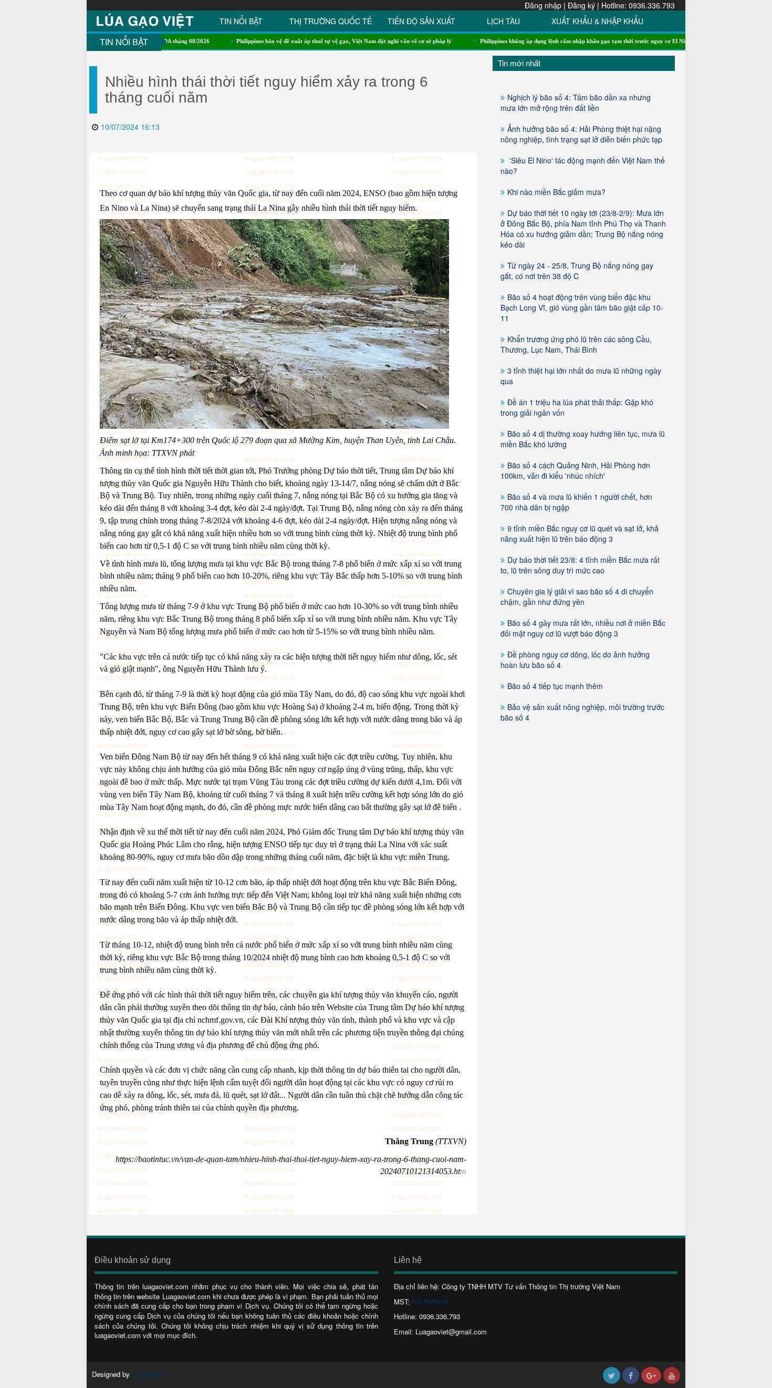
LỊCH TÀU (503, 21)
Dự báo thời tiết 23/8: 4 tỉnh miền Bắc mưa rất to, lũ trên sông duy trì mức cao (580, 564)
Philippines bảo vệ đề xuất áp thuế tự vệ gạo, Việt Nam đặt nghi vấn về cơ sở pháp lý (307, 41)
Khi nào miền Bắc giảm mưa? (556, 192)
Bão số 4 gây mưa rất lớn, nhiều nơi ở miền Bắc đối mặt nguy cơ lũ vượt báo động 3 (582, 628)
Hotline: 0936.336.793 (638, 5)
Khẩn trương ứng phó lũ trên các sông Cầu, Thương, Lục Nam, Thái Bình (576, 344)
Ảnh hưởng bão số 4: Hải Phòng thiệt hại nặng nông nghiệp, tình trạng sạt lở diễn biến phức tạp (581, 134)
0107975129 (430, 1302)
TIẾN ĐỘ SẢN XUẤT (421, 21)
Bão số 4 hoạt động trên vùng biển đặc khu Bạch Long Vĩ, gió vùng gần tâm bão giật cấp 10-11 (581, 307)
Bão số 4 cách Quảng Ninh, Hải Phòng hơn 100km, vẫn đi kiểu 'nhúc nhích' (575, 470)
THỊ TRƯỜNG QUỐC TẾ (330, 21)
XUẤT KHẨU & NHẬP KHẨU (597, 21)
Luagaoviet (148, 1374)
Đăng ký (581, 5)
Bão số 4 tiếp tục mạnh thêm (555, 686)
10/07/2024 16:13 (130, 126)
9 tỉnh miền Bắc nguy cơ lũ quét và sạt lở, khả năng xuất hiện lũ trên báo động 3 (579, 533)
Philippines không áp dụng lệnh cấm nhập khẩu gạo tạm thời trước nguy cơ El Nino (548, 41)
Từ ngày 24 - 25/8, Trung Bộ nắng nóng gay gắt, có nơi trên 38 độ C (576, 270)
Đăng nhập (543, 5)
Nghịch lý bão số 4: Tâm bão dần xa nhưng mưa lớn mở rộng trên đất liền (575, 102)
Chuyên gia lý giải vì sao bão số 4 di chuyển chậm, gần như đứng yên (576, 596)
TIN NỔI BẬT (241, 21)
